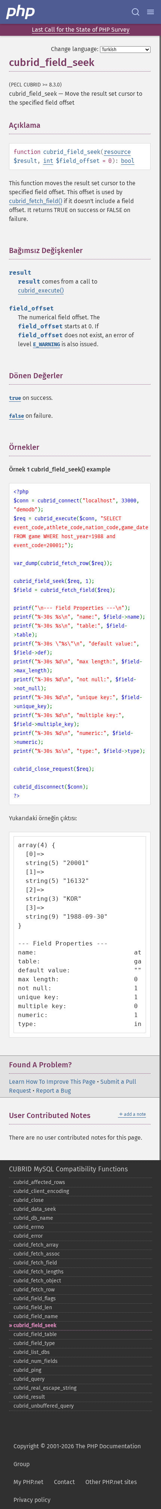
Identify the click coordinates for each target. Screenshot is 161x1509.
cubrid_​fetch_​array (35, 1245)
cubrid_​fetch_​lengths (38, 1272)
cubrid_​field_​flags (34, 1298)
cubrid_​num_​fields (35, 1361)
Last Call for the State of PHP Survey (81, 29)
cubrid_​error (28, 1236)
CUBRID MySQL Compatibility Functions (68, 1169)
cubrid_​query (29, 1379)
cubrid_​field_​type (34, 1343)
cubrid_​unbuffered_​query (43, 1406)
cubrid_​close (28, 1200)
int (48, 160)
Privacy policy (32, 1499)
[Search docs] (135, 11)
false (16, 416)
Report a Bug (53, 1090)
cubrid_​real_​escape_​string (44, 1388)
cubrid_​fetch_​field (35, 1263)
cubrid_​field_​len (32, 1307)
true (15, 398)
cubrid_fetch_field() (35, 201)
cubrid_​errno (28, 1227)
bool (127, 160)
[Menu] (150, 11)
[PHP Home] (21, 12)
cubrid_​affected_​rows (39, 1182)
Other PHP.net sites (111, 1482)
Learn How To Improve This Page (52, 1081)
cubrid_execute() (41, 290)
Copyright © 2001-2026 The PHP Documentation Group (77, 1455)
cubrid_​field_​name (35, 1316)
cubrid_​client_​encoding (41, 1191)
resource (117, 151)
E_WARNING (46, 344)
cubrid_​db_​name (33, 1218)
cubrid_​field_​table (35, 1334)
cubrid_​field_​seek (34, 1325)
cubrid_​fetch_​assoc (36, 1254)
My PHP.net (28, 1482)
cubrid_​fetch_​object (37, 1281)
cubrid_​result (29, 1397)
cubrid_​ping (27, 1370)
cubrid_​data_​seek (34, 1209)
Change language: (74, 49)
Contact (64, 1482)
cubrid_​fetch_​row (34, 1290)
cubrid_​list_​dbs (31, 1352)
